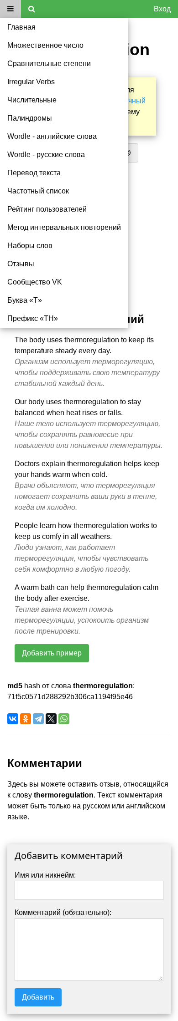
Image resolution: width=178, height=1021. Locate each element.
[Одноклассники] (25, 718)
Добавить (38, 997)
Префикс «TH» (32, 318)
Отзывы (20, 264)
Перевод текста (34, 173)
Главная (21, 27)
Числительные (32, 100)
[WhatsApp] (63, 718)
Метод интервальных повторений (64, 227)
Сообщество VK (34, 282)
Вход (162, 9)
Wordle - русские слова (46, 154)
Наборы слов (29, 245)
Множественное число (45, 45)
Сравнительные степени (49, 63)
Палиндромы (29, 118)
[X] (51, 718)
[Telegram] (38, 718)
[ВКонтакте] (12, 718)
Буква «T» (24, 300)
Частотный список (38, 191)
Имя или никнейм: (45, 875)
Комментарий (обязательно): (63, 912)
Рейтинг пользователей (47, 209)
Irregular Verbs (31, 82)
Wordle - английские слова (52, 136)
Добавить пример (52, 653)
